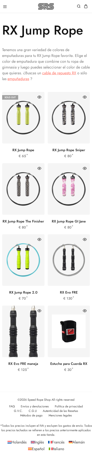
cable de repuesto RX (59, 73)
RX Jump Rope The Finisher (23, 221)
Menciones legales (60, 415)
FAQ (12, 406)
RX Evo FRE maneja (23, 363)
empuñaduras (18, 79)
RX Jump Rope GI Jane (69, 221)
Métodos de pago (31, 415)
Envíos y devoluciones (35, 406)
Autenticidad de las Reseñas (60, 411)
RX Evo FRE (69, 292)
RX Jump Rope (23, 150)
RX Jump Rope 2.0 (23, 292)
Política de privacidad (69, 406)
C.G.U (33, 411)
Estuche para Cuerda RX (68, 363)
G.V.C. (18, 411)
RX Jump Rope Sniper (68, 150)
